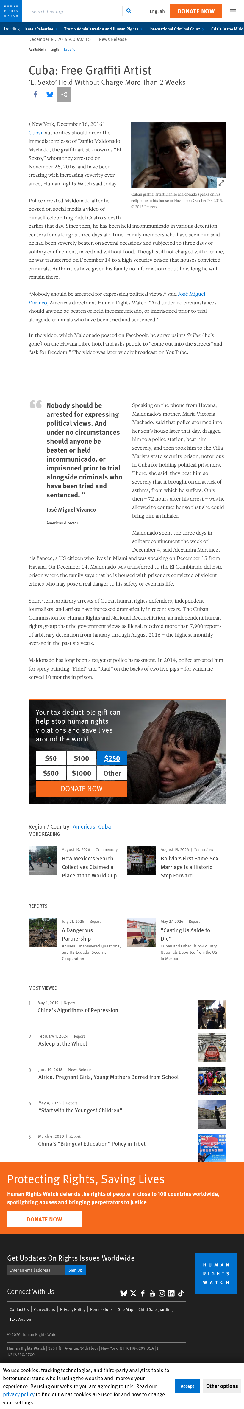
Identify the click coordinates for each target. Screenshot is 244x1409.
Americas (84, 826)
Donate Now (196, 11)
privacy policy (19, 1394)
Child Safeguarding (155, 1309)
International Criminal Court (174, 29)
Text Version (20, 1319)
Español (70, 49)
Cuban (36, 132)
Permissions (101, 1309)
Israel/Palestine (38, 29)
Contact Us (19, 1309)
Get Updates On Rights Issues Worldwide (71, 1258)
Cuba (104, 826)
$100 (81, 758)
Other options (222, 1386)
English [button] (157, 10)
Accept (187, 1385)
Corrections (44, 1309)
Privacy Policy (72, 1309)
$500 (51, 773)
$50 (51, 758)
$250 (112, 758)
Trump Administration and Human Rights (101, 29)
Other (112, 773)
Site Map (125, 1309)
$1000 (81, 773)
